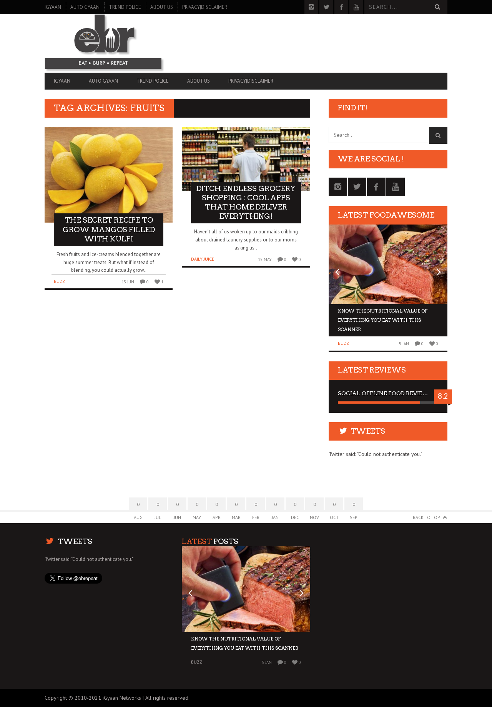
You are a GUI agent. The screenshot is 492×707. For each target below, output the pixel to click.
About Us (161, 7)
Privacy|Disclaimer (204, 7)
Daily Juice (202, 259)
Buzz (59, 281)
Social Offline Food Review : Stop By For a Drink (388, 393)
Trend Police (125, 7)
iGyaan (53, 7)
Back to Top (426, 517)
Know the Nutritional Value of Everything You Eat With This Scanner (382, 320)
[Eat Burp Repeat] (105, 43)
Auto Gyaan (85, 7)
